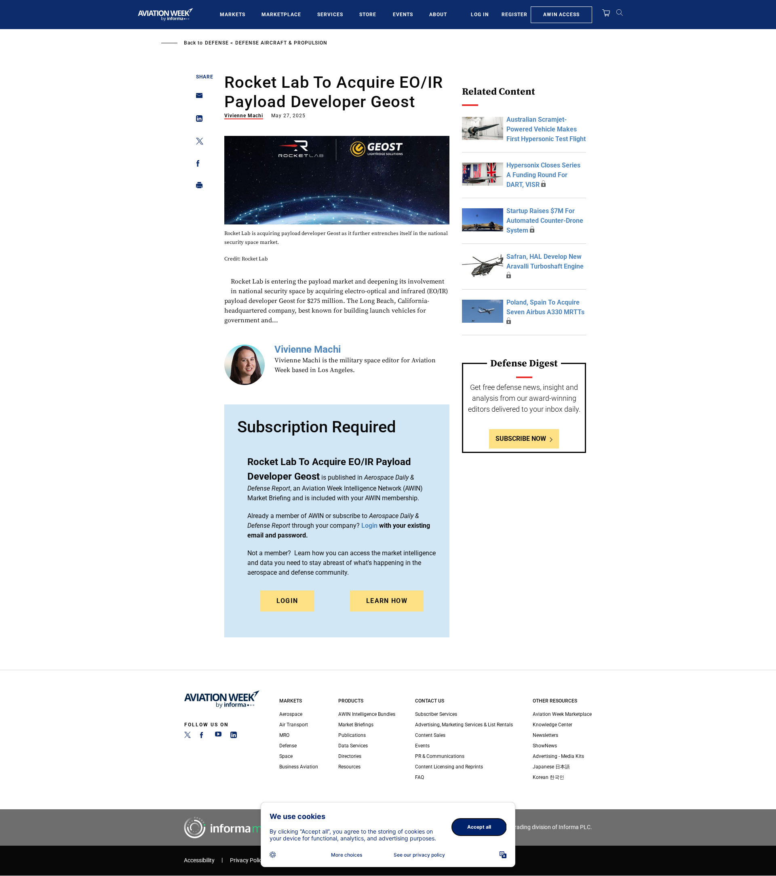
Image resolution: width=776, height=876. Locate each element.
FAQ (419, 777)
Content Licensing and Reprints (449, 767)
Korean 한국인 (548, 777)
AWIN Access (561, 14)
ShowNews (545, 746)
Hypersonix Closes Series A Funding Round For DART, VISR (543, 174)
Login (287, 601)
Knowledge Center (552, 725)
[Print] (197, 187)
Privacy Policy (247, 860)
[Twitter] (187, 736)
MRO (284, 735)
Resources (349, 767)
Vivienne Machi (243, 115)
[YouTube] (218, 736)
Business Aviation (298, 767)
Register (514, 14)
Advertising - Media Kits (558, 756)
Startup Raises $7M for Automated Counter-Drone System (544, 220)
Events (403, 14)
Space (286, 756)
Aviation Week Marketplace (562, 714)
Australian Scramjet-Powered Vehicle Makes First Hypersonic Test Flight (546, 129)
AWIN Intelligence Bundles (366, 714)
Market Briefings (355, 725)
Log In (480, 14)
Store (367, 14)
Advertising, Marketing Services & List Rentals (464, 725)
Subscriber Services (436, 714)
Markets (232, 14)
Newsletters (545, 735)
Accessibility (199, 860)
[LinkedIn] (233, 736)
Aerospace (290, 714)
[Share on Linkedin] (197, 120)
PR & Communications (439, 756)
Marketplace (281, 14)
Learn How (386, 601)
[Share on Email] (197, 98)
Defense (217, 43)
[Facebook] (203, 736)
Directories (349, 756)
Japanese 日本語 (551, 767)
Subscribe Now (521, 438)
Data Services (353, 746)
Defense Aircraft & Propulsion (281, 43)
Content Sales (430, 735)
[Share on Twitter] (197, 143)
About (438, 14)
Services (330, 14)
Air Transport (293, 725)
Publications (352, 735)
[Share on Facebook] (197, 165)
